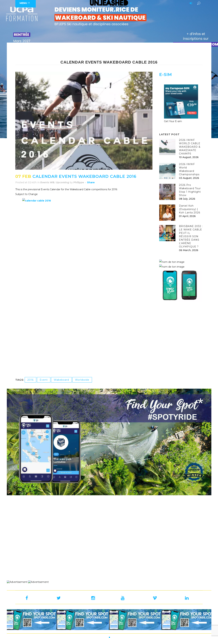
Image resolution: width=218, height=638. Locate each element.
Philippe (78, 182)
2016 (30, 379)
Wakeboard (61, 379)
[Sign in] (190, 3)
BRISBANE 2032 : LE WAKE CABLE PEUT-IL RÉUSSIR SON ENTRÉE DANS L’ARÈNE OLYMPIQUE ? (191, 236)
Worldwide (82, 379)
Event (44, 379)
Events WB (47, 182)
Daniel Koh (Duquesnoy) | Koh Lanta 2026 (189, 209)
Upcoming (62, 182)
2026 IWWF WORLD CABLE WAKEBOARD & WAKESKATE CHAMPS (189, 146)
